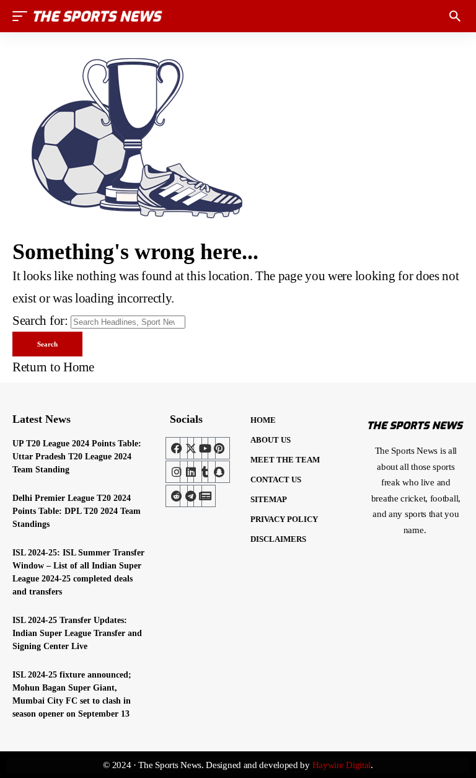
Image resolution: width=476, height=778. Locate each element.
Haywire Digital (341, 765)
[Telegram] (191, 496)
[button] (22, 16)
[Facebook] (176, 448)
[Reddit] (176, 496)
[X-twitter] (191, 448)
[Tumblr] (204, 472)
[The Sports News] (97, 16)
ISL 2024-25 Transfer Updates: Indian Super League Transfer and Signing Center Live (77, 633)
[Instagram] (176, 472)
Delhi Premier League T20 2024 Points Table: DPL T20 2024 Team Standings (76, 511)
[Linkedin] (191, 472)
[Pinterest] (219, 448)
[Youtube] (204, 448)
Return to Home (53, 367)
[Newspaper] (204, 496)
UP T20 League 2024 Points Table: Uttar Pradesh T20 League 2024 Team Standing (76, 456)
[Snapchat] (219, 472)
